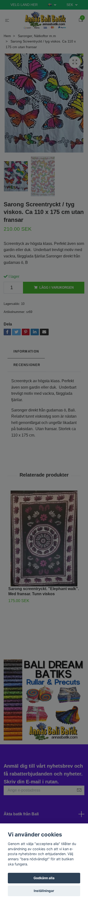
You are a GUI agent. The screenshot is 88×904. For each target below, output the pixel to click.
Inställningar (44, 891)
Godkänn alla (44, 878)
